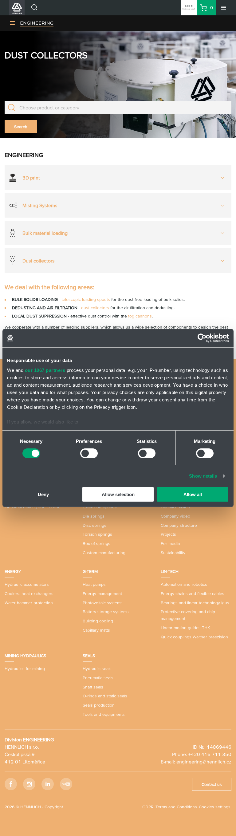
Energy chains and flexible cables (192, 593)
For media (170, 543)
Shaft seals (93, 686)
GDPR (148, 806)
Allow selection (118, 494)
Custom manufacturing (104, 552)
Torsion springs (97, 534)
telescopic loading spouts (85, 299)
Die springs (93, 516)
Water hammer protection (29, 602)
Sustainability (173, 552)
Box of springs (96, 543)
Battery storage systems (106, 611)
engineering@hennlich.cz (203, 761)
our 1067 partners (45, 370)
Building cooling (98, 620)
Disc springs (94, 525)
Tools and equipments (104, 714)
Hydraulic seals (97, 668)
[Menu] (223, 7)
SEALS (89, 655)
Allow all (192, 494)
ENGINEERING (36, 23)
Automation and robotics (184, 584)
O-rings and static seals (105, 695)
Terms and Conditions (176, 806)
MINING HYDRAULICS (25, 655)
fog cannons (140, 316)
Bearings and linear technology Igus (195, 602)
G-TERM (90, 571)
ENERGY (13, 571)
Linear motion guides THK (185, 627)
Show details (203, 476)
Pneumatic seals (98, 677)
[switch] (89, 453)
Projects (168, 534)
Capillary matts (96, 630)
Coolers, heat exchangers (29, 593)
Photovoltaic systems (103, 602)
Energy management (102, 593)
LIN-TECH (170, 571)
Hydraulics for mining (25, 668)
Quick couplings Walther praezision (194, 636)
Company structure (179, 525)
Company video (175, 516)
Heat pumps (94, 584)
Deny (43, 494)
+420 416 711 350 (209, 754)
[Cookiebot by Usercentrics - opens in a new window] (202, 338)
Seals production (99, 705)
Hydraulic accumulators (27, 584)
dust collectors (95, 307)
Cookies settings (214, 806)
